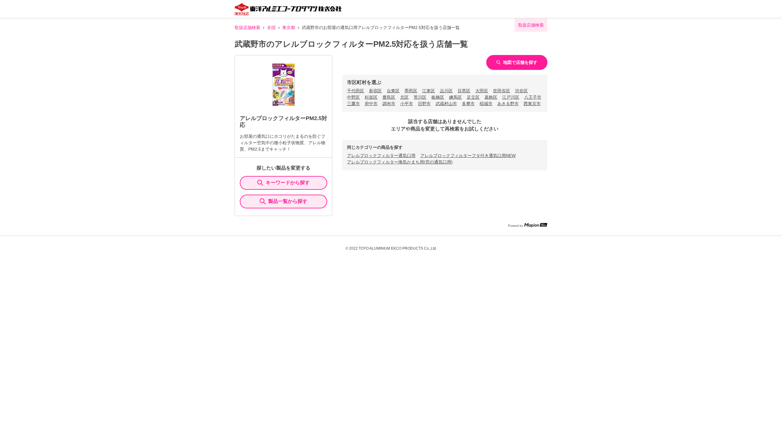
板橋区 (437, 97)
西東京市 (532, 103)
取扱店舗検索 (247, 27)
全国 (271, 27)
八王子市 (532, 97)
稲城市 (486, 103)
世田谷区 (501, 90)
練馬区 (455, 97)
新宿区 (375, 90)
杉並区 (371, 97)
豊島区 (388, 97)
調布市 (388, 103)
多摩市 (468, 103)
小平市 (406, 103)
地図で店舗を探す (520, 62)
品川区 (446, 90)
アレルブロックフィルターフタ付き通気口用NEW (468, 155)
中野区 (353, 97)
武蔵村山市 (446, 103)
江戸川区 (510, 97)
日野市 (424, 103)
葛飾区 (490, 97)
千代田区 (355, 90)
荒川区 (420, 97)
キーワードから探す (288, 182)
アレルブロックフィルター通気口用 (381, 155)
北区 (404, 97)
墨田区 (410, 90)
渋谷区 (521, 90)
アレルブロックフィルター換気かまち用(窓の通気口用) (400, 162)
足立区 (473, 97)
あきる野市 (508, 103)
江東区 (428, 90)
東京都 (288, 27)
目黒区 (464, 90)
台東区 (393, 90)
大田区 (481, 90)
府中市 (371, 103)
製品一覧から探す (287, 201)
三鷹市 (353, 103)
